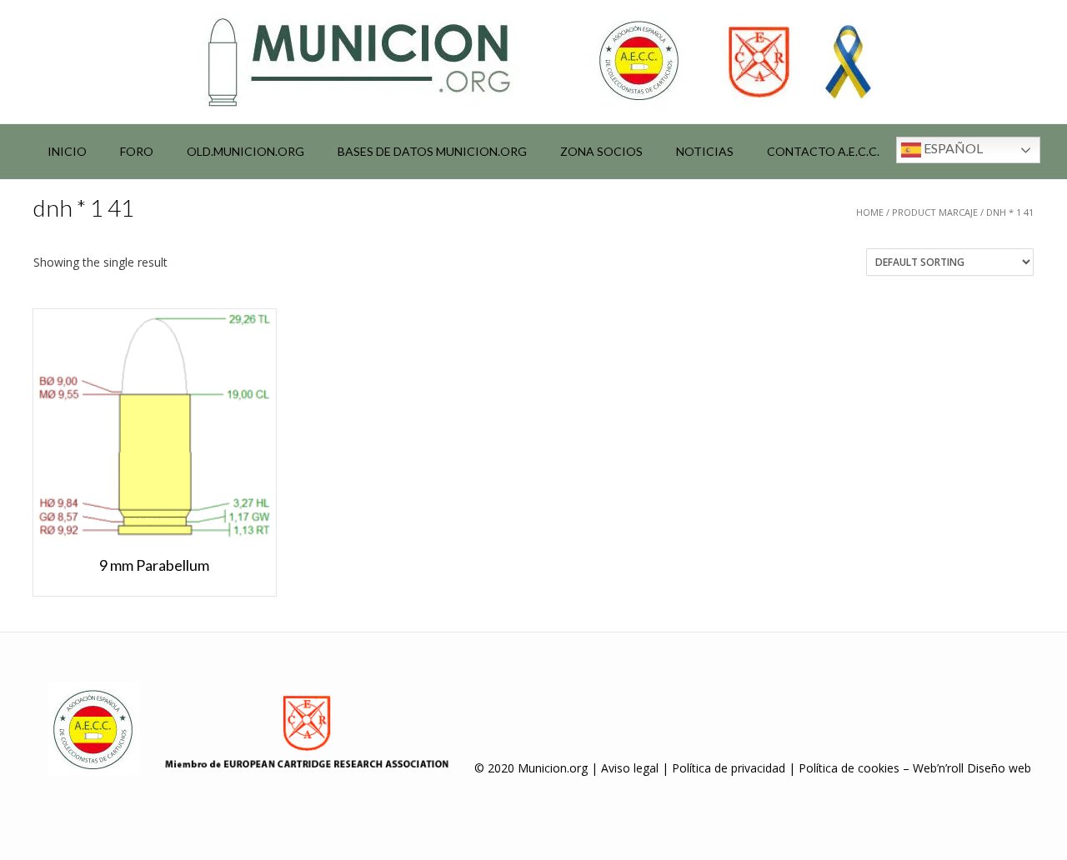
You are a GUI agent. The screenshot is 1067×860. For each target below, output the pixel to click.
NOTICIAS (705, 151)
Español (952, 148)
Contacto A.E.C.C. (823, 151)
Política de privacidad (728, 768)
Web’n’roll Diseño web (972, 768)
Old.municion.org (245, 151)
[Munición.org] (533, 61)
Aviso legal (630, 768)
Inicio (67, 151)
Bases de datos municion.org (432, 151)
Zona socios (601, 151)
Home (870, 212)
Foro (136, 151)
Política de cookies (849, 768)
